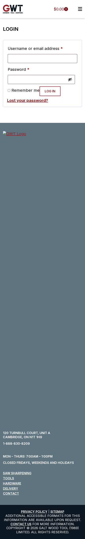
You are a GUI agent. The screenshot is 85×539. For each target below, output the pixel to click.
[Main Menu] (78, 9)
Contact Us (20, 524)
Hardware (12, 483)
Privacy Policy (34, 512)
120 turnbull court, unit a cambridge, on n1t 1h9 (26, 435)
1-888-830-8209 (16, 444)
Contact (11, 493)
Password (18, 69)
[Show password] (70, 79)
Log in (50, 91)
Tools (8, 478)
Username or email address (35, 48)
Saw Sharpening (17, 473)
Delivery (10, 488)
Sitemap (57, 512)
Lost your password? (27, 100)
